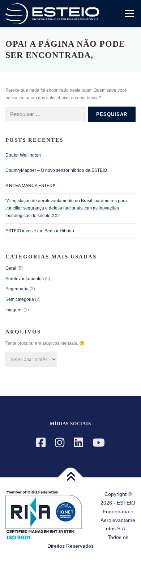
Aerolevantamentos (24, 278)
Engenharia (17, 288)
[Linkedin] (78, 443)
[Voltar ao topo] (71, 477)
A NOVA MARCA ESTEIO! (30, 185)
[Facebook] (41, 443)
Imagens (13, 309)
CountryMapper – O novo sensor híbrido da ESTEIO (56, 170)
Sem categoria (19, 299)
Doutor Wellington (23, 155)
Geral (10, 268)
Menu (128, 13)
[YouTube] (99, 443)
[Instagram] (59, 443)
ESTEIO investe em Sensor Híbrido (39, 230)
